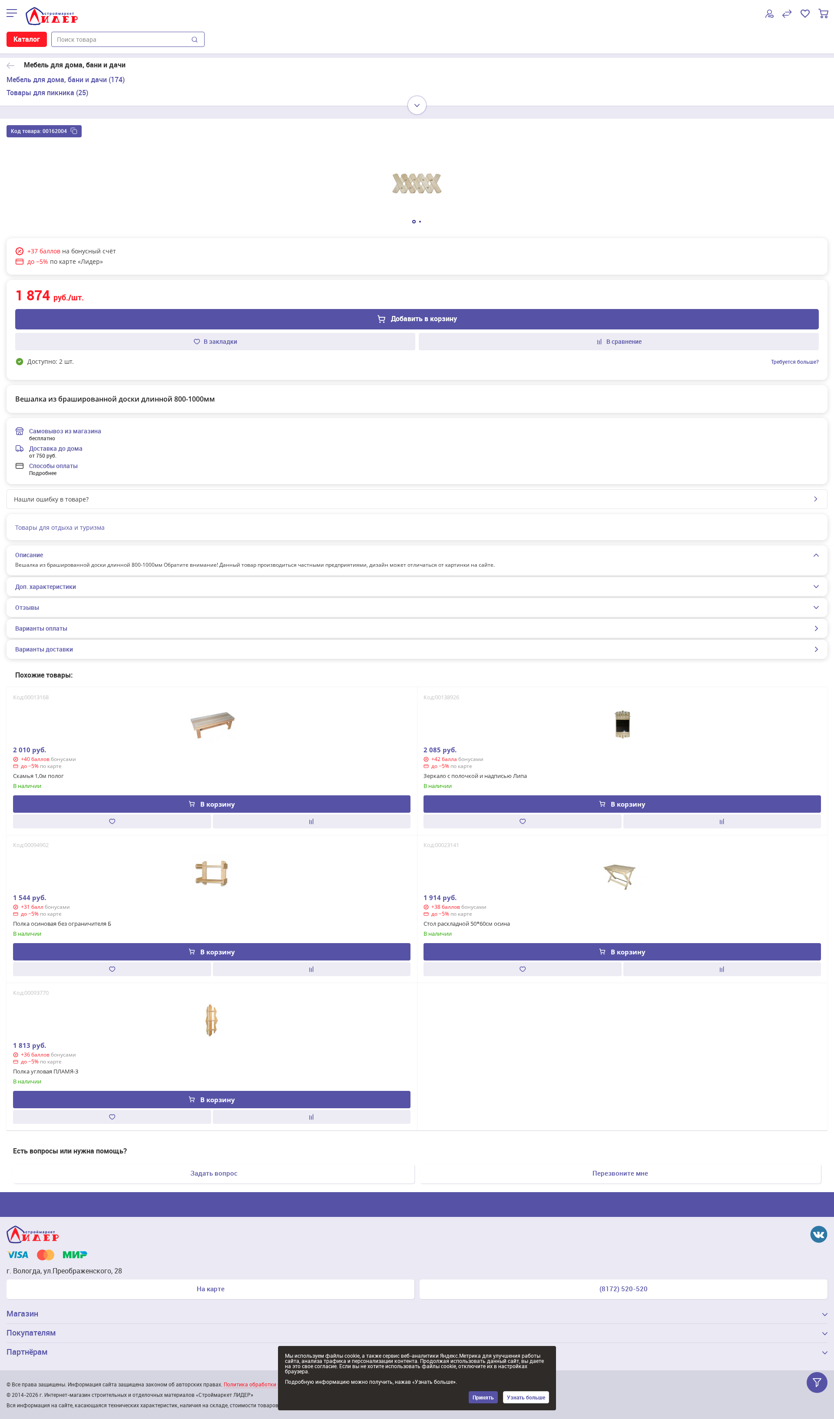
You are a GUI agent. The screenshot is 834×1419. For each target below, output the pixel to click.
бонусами (63, 759)
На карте (211, 1288)
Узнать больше (526, 1397)
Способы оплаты (53, 466)
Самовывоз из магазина (65, 431)
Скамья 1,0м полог (38, 776)
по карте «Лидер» (76, 261)
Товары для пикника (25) (47, 92)
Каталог (26, 39)
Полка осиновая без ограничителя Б (62, 923)
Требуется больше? (795, 361)
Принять (483, 1397)
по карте (51, 766)
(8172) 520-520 (623, 1288)
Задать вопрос (214, 1173)
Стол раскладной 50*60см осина (467, 923)
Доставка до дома (56, 448)
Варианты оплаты (41, 628)
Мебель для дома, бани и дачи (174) (66, 79)
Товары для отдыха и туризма (60, 527)
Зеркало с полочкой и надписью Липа (475, 776)
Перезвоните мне (620, 1173)
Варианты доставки (44, 649)
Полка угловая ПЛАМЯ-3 (45, 1071)
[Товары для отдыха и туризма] (10, 65)
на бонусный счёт (89, 251)
